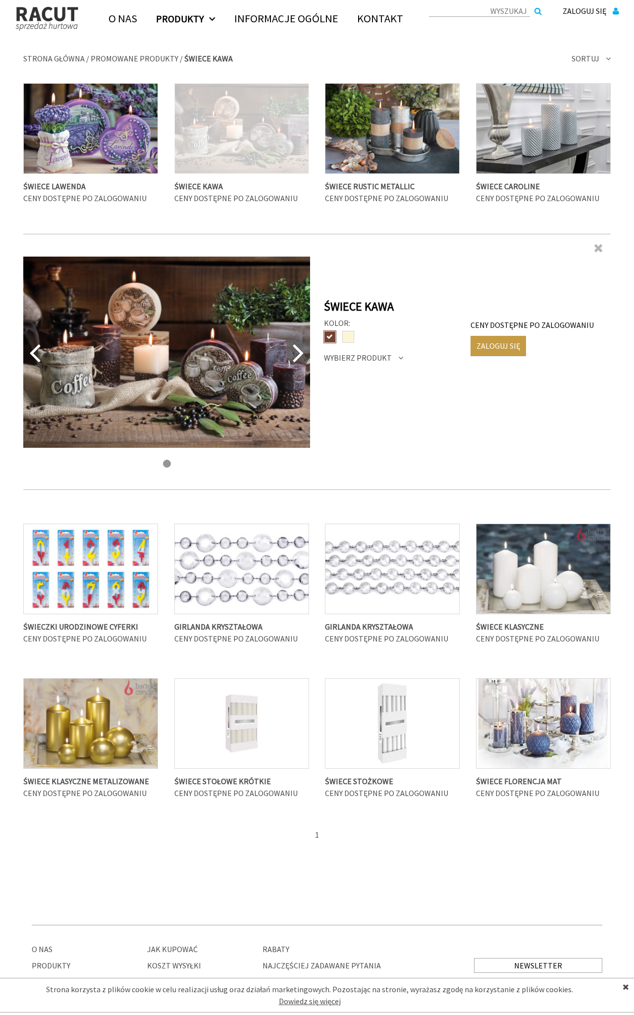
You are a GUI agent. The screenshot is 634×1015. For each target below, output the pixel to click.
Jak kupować (172, 949)
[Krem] (348, 337)
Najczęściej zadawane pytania (322, 965)
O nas (42, 949)
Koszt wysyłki (174, 965)
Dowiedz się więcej (310, 1001)
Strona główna (54, 58)
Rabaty (276, 949)
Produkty (51, 965)
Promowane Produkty (134, 58)
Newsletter (538, 965)
